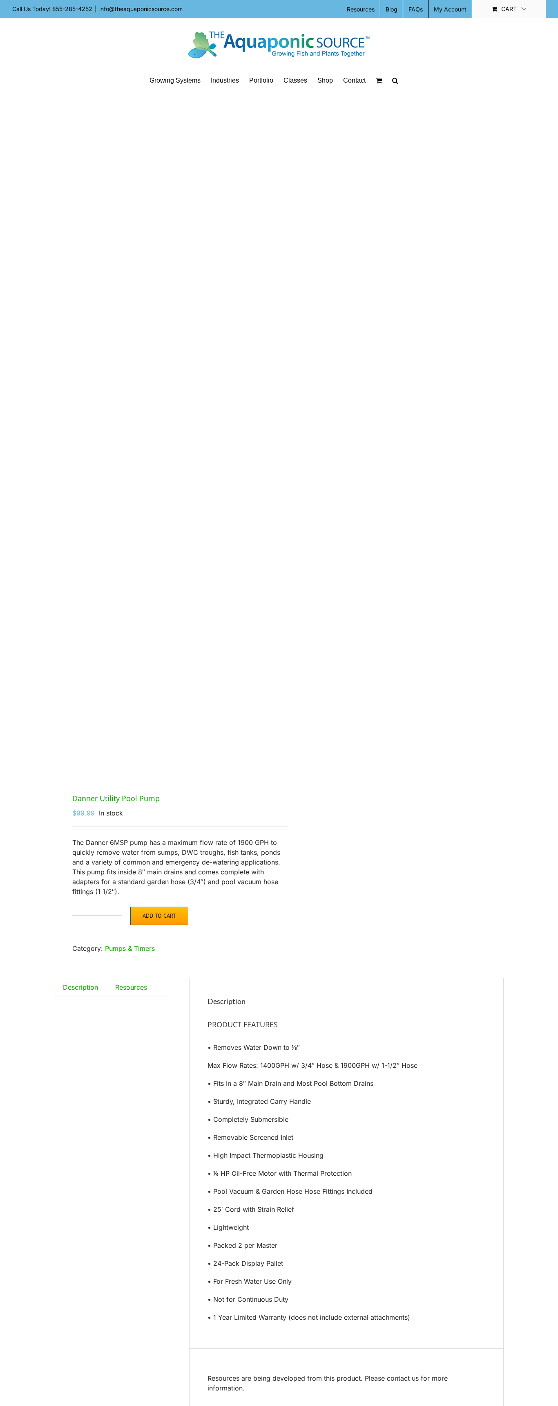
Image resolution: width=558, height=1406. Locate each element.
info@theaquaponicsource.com (141, 8)
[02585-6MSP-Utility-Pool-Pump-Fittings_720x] (162, 436)
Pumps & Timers (130, 948)
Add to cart (159, 915)
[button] (395, 80)
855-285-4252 (72, 8)
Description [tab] (80, 987)
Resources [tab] (131, 987)
